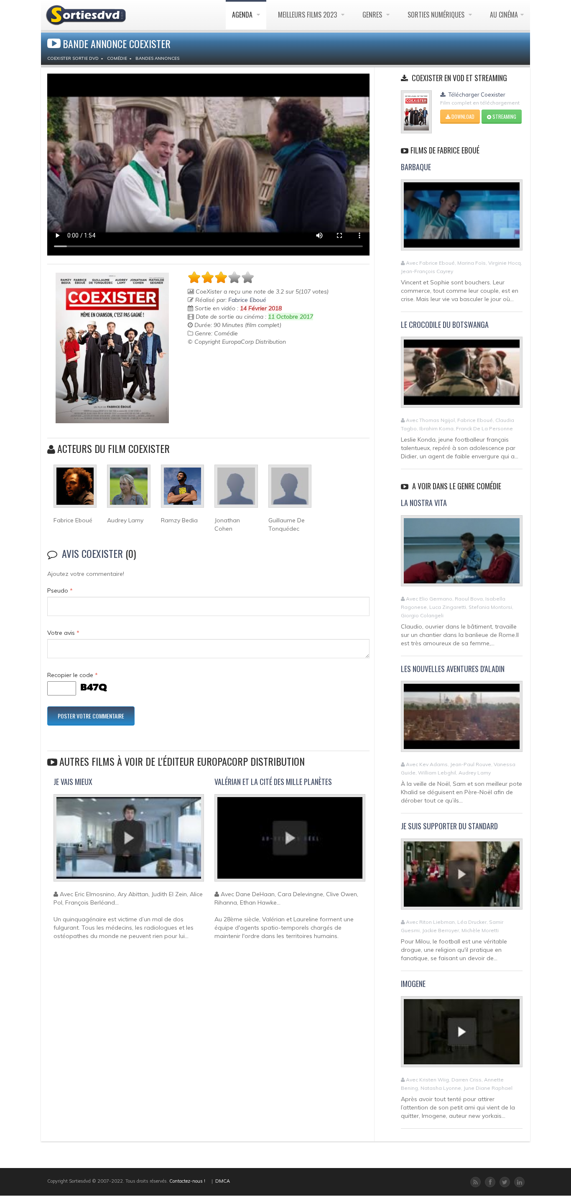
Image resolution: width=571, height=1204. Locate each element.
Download (462, 116)
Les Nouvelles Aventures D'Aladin (453, 668)
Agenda (243, 15)
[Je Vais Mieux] (129, 841)
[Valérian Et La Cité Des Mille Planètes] (289, 841)
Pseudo (60, 590)
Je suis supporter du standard (449, 826)
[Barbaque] (462, 218)
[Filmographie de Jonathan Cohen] (235, 489)
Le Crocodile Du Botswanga (445, 324)
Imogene (413, 983)
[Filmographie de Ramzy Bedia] (182, 489)
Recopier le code (72, 675)
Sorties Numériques (437, 15)
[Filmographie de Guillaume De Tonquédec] (289, 489)
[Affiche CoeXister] (112, 348)
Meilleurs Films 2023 (308, 15)
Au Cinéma (504, 15)
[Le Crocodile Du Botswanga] (462, 376)
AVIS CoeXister (92, 553)
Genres (373, 15)
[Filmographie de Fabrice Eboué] (75, 489)
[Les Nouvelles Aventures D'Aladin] (462, 720)
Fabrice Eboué (247, 300)
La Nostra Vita (424, 502)
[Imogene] (462, 1035)
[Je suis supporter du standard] (462, 877)
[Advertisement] (237, 366)
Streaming (503, 116)
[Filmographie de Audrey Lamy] (128, 489)
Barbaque (416, 166)
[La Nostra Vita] (462, 554)
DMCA (222, 1181)
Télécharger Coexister (476, 94)
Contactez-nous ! (187, 1181)
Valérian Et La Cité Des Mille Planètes (273, 781)
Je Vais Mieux (73, 781)
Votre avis (63, 633)
